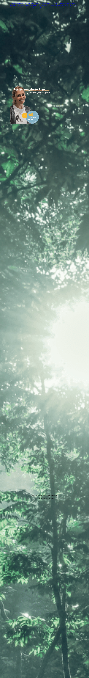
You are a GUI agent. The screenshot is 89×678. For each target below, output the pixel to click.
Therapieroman (43, 7)
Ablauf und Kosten (43, 5)
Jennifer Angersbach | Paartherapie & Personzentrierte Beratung (25, 3)
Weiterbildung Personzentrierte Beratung (49, 3)
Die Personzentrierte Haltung (56, 5)
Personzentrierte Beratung (31, 5)
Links (51, 7)
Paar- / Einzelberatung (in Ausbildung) (68, 3)
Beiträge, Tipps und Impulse (71, 5)
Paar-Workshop (20, 5)
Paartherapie (13, 5)
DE (54, 7)
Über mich (35, 7)
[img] (44, 104)
